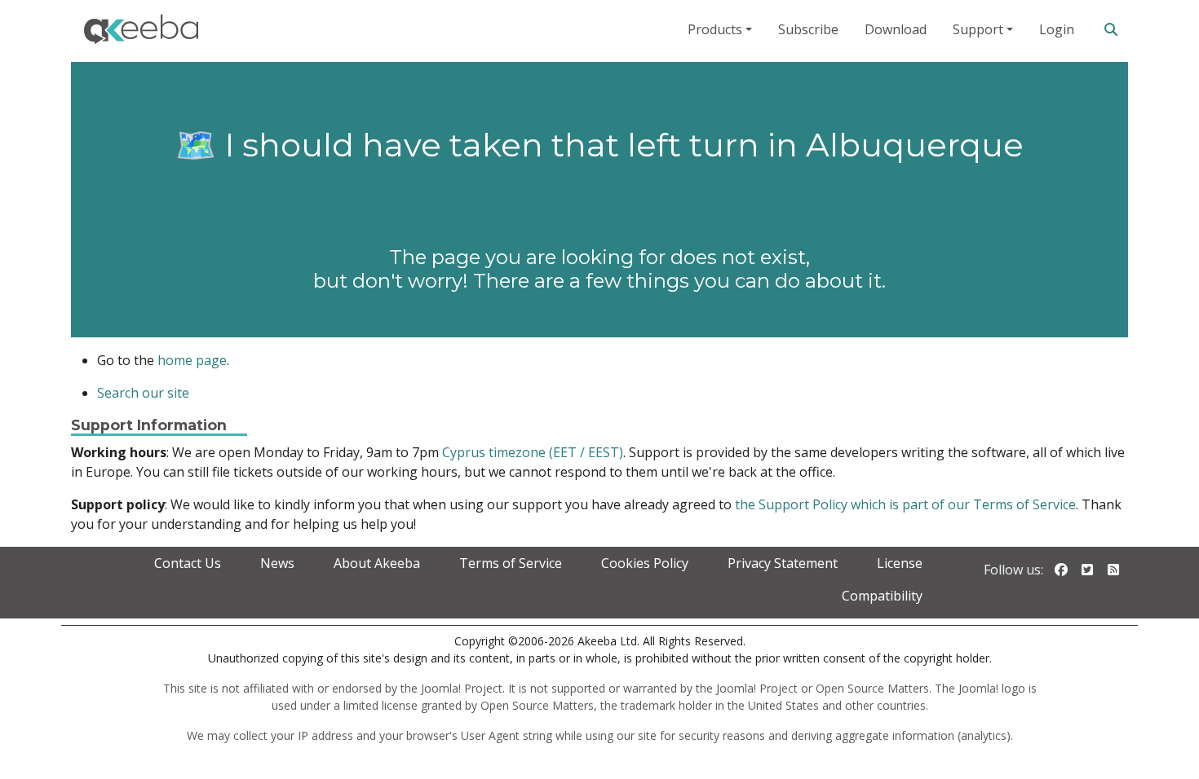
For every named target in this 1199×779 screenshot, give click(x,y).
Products (715, 29)
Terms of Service (510, 563)
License (899, 563)
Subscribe (808, 29)
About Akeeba (377, 563)
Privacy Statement (783, 563)
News (277, 563)
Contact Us (187, 563)
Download (896, 29)
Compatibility (882, 596)
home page (192, 360)
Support (978, 29)
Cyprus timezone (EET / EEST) (532, 452)
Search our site (143, 393)
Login (1056, 29)
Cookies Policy (644, 563)
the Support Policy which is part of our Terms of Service (905, 504)
